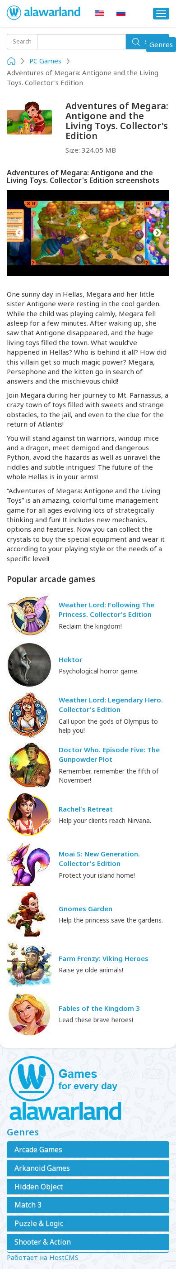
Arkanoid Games (42, 1168)
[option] (88, 233)
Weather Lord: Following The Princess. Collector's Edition (106, 609)
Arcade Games (38, 1149)
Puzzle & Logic (38, 1223)
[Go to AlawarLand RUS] (120, 13)
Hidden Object (38, 1187)
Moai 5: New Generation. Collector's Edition (99, 858)
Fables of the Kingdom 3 (99, 1008)
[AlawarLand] (44, 14)
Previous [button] (19, 233)
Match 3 (28, 1205)
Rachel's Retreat (86, 808)
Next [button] (156, 233)
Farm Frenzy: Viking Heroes (103, 958)
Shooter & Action (42, 1242)
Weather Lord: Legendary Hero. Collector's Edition (111, 704)
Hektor (70, 659)
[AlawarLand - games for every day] (88, 1089)
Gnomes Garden (85, 908)
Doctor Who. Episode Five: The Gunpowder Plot (109, 754)
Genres (162, 45)
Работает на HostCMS (43, 1257)
